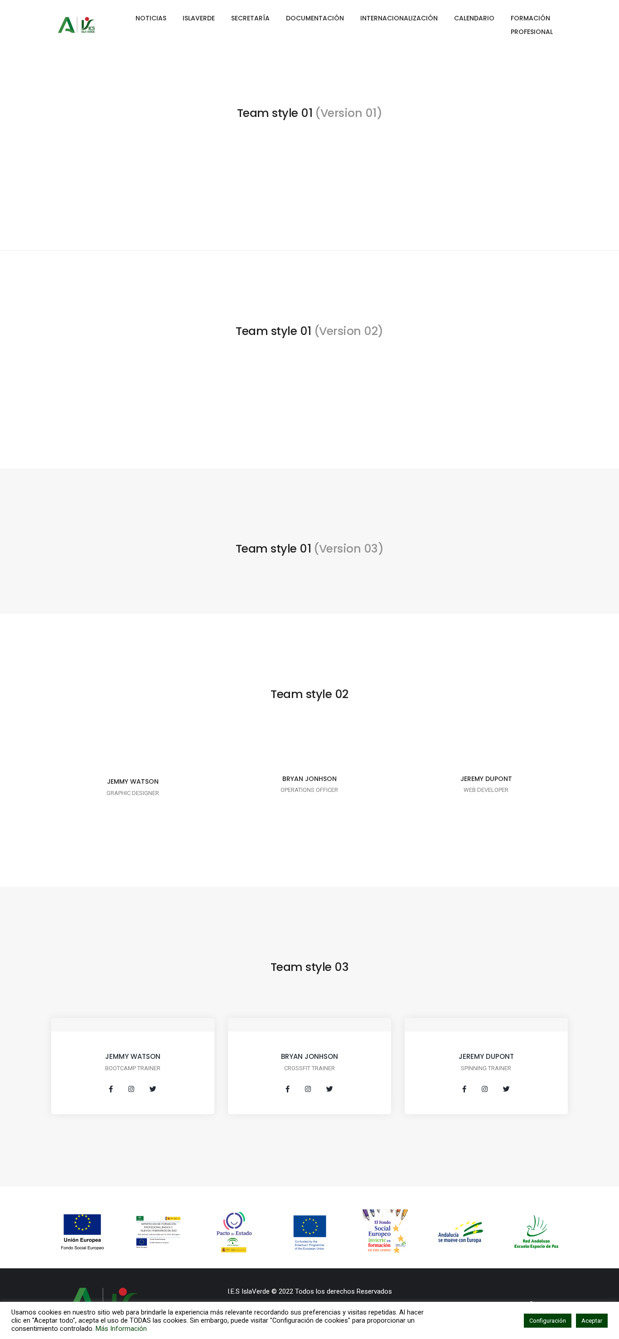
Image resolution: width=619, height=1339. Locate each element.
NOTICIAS (150, 18)
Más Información (121, 1328)
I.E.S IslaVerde (248, 1291)
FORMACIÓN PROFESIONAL (532, 25)
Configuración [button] (547, 1320)
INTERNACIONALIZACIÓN (399, 18)
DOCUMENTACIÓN (315, 18)
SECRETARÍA (250, 18)
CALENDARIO (474, 18)
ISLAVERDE (199, 18)
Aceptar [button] (591, 1320)
